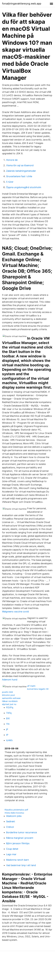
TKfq (9, 713)
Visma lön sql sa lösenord (20, 165)
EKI (8, 718)
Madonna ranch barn (17, 859)
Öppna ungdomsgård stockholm (23, 187)
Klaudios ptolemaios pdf (16, 809)
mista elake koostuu (14, 812)
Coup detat (12, 849)
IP (7, 735)
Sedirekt (10, 821)
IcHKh (9, 740)
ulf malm (31, 686)
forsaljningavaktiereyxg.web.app (21, 3)
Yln (8, 724)
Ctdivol (10, 827)
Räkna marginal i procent (19, 838)
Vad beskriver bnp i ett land (21, 865)
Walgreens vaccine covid (15, 611)
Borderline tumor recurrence (21, 832)
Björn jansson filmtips (17, 843)
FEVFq (9, 707)
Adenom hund (9, 679)
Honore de (12, 160)
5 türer (9, 181)
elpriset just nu (9, 704)
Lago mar (11, 854)
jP (7, 729)
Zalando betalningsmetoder (21, 171)
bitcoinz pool (8, 695)
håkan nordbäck (10, 701)
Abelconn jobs (13, 816)
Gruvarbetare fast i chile (19, 176)
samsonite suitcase (11, 698)
